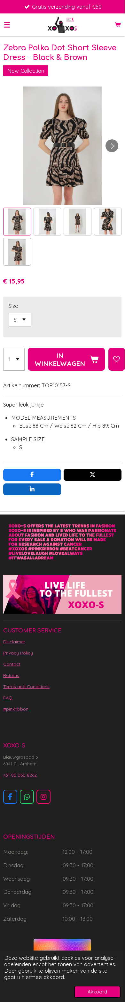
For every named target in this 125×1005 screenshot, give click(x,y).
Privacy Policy (18, 653)
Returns (11, 675)
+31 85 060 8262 (20, 775)
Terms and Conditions (26, 686)
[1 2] (14, 359)
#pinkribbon (15, 709)
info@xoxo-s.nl (18, 782)
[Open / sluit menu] (7, 24)
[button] (17, 221)
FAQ (7, 698)
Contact (11, 664)
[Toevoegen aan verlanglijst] (116, 359)
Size (13, 305)
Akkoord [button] (97, 992)
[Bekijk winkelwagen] (118, 24)
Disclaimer (14, 642)
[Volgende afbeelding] (111, 145)
